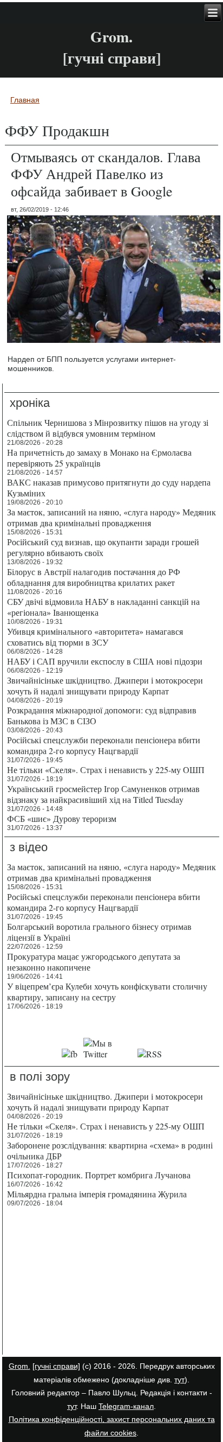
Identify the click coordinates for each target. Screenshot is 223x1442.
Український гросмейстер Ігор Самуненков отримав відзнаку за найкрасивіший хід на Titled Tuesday (103, 794)
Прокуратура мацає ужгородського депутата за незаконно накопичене (93, 961)
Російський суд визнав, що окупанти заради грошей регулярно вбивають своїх (103, 547)
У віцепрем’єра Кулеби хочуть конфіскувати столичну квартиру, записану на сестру (107, 991)
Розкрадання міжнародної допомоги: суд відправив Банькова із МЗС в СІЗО (101, 715)
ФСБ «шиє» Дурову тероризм (61, 818)
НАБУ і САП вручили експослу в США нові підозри (104, 661)
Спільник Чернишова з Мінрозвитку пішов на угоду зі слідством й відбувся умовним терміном (107, 428)
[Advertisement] (111, 1282)
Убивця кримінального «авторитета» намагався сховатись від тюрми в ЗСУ (95, 637)
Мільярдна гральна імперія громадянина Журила (97, 1193)
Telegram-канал (126, 1406)
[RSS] (149, 1054)
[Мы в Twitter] (107, 1054)
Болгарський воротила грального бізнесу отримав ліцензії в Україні (99, 932)
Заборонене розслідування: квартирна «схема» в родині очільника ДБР (110, 1150)
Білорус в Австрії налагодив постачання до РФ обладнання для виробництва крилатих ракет (93, 577)
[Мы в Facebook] (70, 1054)
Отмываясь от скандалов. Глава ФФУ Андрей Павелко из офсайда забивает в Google (106, 174)
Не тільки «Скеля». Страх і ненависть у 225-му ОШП (106, 769)
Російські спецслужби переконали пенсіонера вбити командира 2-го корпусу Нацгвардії (103, 745)
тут (179, 1379)
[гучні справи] (56, 1366)
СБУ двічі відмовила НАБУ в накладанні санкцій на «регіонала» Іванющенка (103, 607)
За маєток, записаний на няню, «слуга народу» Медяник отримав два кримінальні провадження (111, 517)
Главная (25, 99)
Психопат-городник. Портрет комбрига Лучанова (99, 1175)
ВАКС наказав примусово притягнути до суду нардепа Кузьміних (109, 487)
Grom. (111, 36)
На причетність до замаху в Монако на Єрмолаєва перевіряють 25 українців (99, 457)
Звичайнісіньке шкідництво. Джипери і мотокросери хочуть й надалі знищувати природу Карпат (105, 685)
